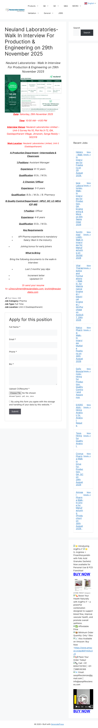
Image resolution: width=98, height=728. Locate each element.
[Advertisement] (83, 90)
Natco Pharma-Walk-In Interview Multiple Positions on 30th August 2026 (79, 344)
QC (54, 6)
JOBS (60, 13)
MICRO (75, 6)
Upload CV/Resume (19, 389)
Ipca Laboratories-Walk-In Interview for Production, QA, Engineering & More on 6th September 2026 (79, 204)
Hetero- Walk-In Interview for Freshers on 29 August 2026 (79, 164)
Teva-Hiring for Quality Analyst (79, 439)
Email (12, 339)
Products (31, 6)
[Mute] (89, 707)
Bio (11, 364)
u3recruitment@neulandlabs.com (26, 288)
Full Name (14, 327)
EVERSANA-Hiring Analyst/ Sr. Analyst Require (79, 415)
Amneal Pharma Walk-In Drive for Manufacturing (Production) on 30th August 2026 (79, 510)
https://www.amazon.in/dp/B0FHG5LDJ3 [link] (83, 651)
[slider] (82, 706)
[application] (83, 699)
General (47, 13)
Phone (13, 352)
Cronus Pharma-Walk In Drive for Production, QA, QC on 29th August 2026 (79, 469)
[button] (83, 699)
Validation (32, 13)
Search (76, 28)
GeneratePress (57, 724)
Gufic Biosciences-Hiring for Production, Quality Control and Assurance (79, 383)
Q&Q (66, 6)
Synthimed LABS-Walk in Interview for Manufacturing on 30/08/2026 (79, 245)
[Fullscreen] (92, 707)
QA (44, 6)
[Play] (76, 707)
